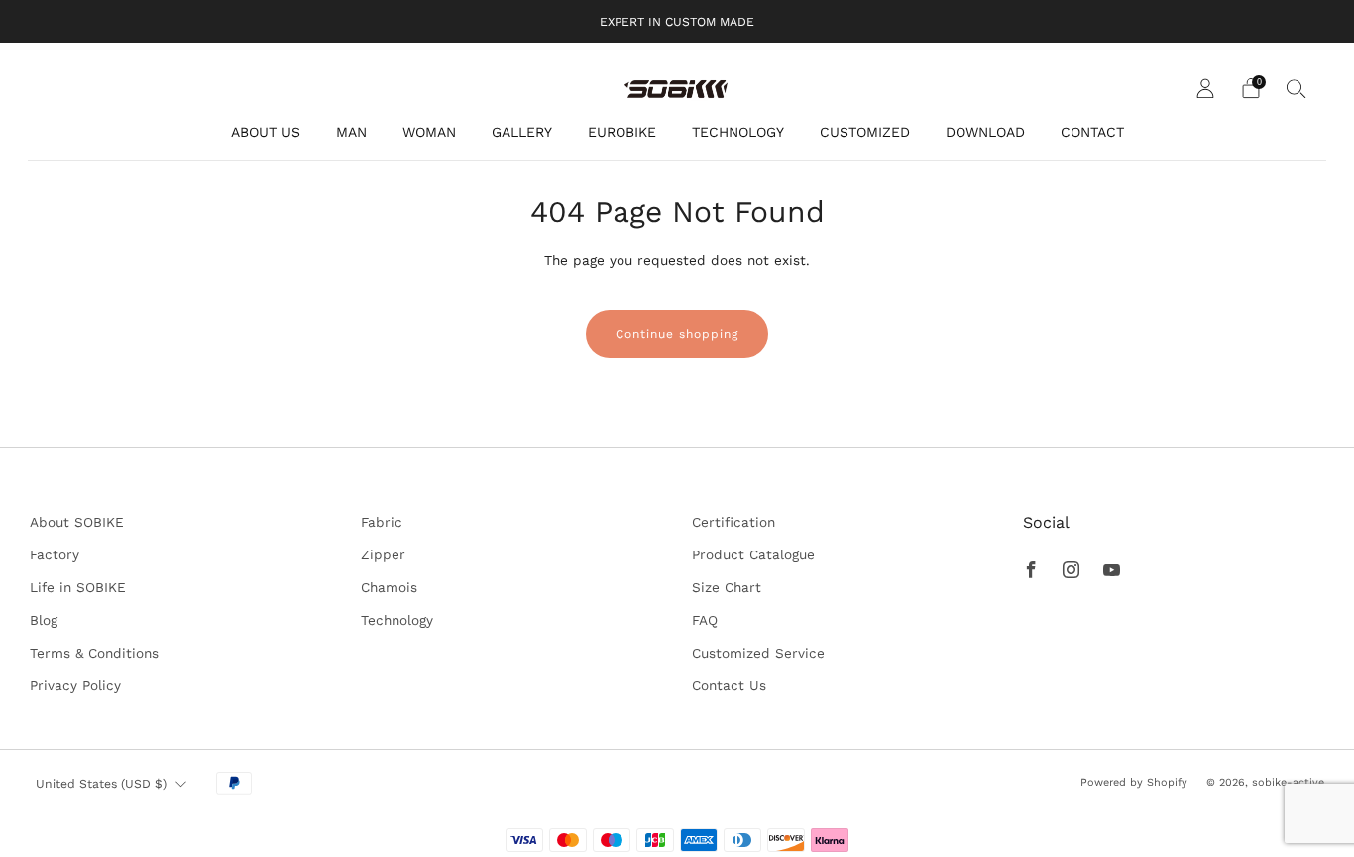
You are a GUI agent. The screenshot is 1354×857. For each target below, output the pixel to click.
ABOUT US (265, 132)
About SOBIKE (77, 522)
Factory (54, 554)
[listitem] (677, 21)
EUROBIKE (622, 132)
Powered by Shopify (1133, 782)
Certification (733, 522)
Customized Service (758, 653)
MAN (351, 132)
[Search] (1296, 88)
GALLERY (522, 132)
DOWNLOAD (985, 132)
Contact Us (729, 685)
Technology (397, 620)
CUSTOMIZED (865, 132)
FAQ (705, 620)
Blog (43, 620)
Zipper (383, 554)
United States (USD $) (101, 784)
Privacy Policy (75, 685)
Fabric (381, 522)
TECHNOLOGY (738, 132)
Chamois (389, 587)
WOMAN (429, 132)
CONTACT (1092, 132)
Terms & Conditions (94, 653)
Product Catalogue (753, 554)
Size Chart (726, 587)
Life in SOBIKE (78, 587)
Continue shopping (677, 334)
